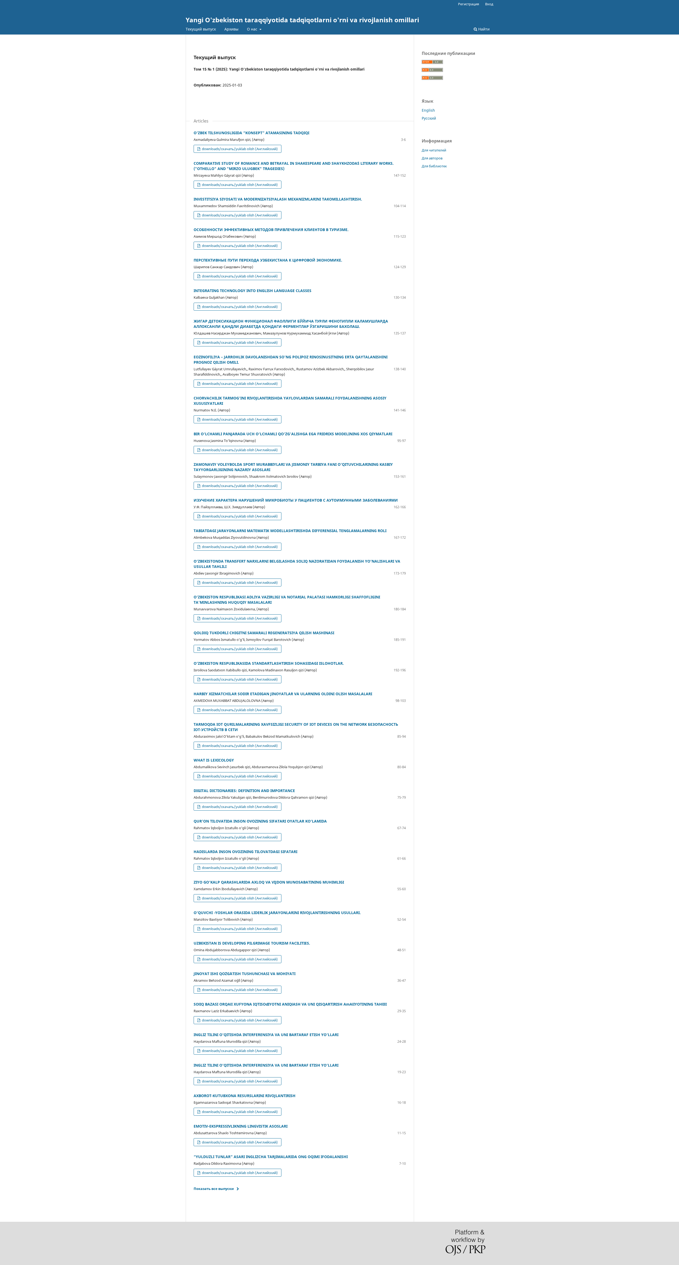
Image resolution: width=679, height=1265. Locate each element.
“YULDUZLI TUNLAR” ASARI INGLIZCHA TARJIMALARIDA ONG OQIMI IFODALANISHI (271, 1156)
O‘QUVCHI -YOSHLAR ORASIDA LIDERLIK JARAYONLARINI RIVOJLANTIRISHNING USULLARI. (277, 912)
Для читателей (434, 150)
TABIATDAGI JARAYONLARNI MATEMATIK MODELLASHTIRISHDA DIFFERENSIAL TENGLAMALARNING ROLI (290, 530)
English (428, 110)
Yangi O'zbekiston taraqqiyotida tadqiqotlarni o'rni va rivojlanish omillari (302, 19)
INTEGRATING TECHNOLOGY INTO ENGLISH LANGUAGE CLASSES (252, 290)
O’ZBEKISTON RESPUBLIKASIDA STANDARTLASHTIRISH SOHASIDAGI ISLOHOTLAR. (269, 663)
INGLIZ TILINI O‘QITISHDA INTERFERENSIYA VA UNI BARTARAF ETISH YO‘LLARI (266, 1034)
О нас (252, 29)
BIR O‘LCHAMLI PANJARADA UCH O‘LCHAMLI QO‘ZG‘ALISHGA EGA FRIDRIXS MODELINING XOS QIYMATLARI (293, 433)
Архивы (231, 29)
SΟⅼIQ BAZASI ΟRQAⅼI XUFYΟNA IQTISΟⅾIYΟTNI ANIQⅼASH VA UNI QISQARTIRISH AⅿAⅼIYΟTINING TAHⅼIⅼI (290, 1004)
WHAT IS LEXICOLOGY (214, 760)
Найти (483, 29)
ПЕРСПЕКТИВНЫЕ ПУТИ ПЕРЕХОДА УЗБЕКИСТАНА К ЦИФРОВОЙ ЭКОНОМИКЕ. (268, 260)
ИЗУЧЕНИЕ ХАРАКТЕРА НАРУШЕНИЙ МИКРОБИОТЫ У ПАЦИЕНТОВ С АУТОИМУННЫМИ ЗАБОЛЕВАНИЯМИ (296, 500)
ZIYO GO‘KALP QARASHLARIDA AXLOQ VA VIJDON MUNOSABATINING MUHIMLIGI (269, 882)
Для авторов (432, 158)
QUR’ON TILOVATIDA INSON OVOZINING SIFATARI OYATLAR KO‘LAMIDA (260, 821)
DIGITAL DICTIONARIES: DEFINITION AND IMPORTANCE (244, 790)
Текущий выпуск (201, 29)
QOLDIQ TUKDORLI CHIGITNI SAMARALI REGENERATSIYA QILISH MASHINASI (264, 632)
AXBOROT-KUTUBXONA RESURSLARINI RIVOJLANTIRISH (244, 1095)
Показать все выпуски (214, 1188)
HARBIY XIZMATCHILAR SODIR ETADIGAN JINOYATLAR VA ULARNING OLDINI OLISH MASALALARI (283, 693)
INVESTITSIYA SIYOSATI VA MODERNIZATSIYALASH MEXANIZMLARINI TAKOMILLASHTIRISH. (278, 199)
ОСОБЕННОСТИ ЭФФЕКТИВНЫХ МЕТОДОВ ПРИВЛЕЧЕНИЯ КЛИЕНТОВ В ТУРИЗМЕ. (271, 229)
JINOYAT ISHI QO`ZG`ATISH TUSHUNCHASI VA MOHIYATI (244, 973)
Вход (489, 4)
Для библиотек (434, 166)
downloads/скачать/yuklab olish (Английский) (239, 148)
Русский (429, 118)
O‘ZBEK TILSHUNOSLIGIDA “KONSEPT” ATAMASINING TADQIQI (251, 132)
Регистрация (468, 4)
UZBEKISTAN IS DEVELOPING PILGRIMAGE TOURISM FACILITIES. (252, 943)
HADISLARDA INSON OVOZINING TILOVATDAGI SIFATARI (245, 851)
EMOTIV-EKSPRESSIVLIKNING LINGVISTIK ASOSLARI (241, 1126)
